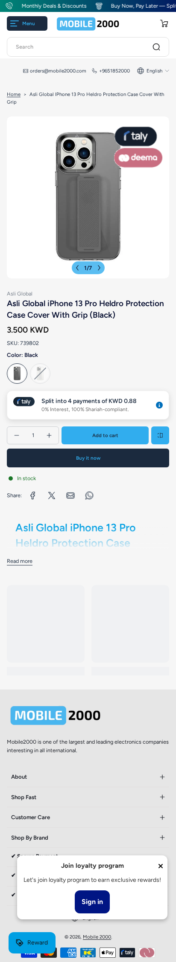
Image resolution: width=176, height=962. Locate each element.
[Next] (99, 267)
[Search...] (156, 47)
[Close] (160, 866)
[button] (164, 23)
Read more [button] (19, 561)
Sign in (92, 902)
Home (14, 94)
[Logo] (88, 23)
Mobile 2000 (97, 937)
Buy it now (88, 458)
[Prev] (77, 267)
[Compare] (160, 435)
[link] (33, 495)
